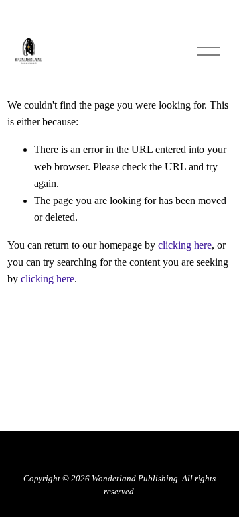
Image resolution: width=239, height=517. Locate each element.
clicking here (185, 245)
